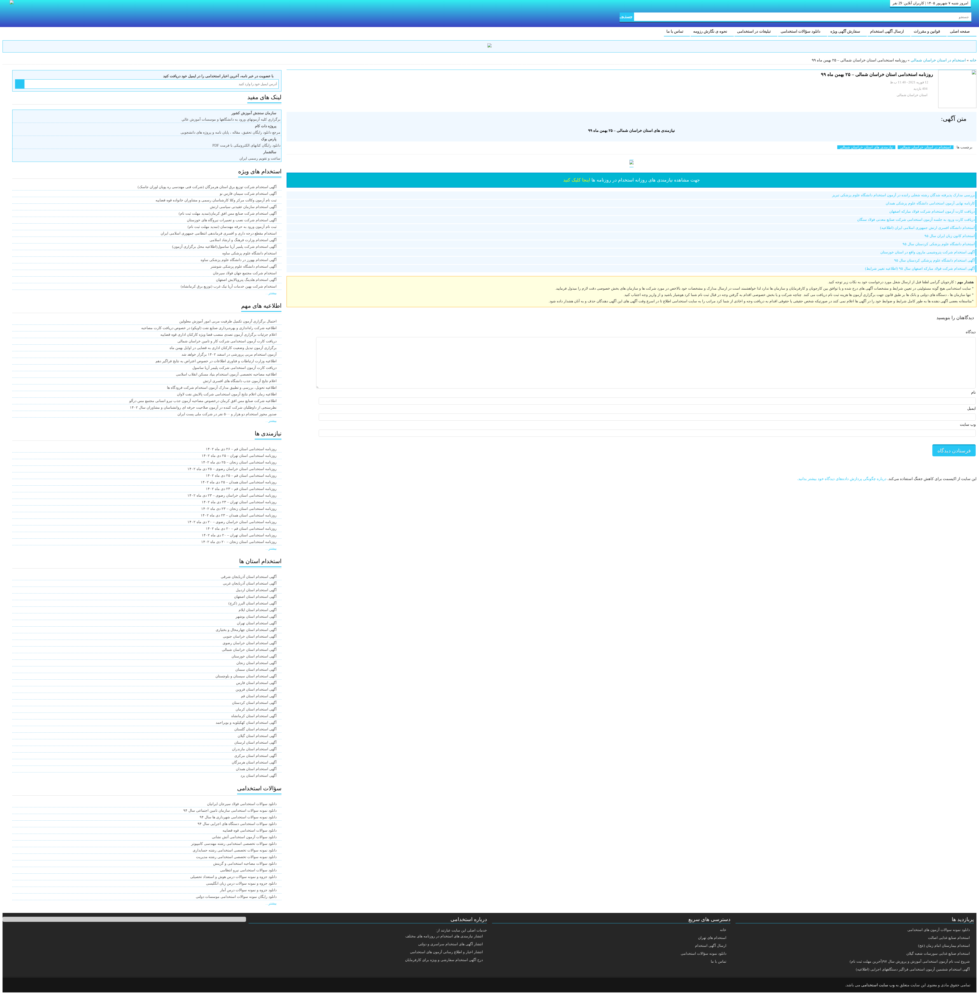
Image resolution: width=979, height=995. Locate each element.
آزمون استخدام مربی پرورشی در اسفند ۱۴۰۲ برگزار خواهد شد (229, 354)
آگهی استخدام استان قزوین (256, 689)
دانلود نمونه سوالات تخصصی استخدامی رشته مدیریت (236, 857)
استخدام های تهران (712, 938)
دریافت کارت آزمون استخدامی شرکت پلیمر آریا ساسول (234, 368)
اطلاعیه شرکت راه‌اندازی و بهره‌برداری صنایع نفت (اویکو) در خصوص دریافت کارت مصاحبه (209, 328)
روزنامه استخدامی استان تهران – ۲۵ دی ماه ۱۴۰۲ (239, 456)
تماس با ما (675, 31)
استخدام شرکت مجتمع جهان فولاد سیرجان (245, 273)
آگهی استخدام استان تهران (257, 623)
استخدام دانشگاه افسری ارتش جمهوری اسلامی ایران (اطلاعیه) (927, 228)
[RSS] (14, 985)
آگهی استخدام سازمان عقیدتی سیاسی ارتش (243, 207)
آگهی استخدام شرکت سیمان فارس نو (248, 194)
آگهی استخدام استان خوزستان (254, 656)
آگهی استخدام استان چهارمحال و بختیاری (246, 630)
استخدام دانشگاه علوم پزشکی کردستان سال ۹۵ (939, 244)
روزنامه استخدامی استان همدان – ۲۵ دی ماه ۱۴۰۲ (239, 482)
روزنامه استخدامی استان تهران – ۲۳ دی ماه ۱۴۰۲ (239, 502)
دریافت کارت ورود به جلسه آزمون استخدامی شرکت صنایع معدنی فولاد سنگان (916, 220)
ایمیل (971, 408)
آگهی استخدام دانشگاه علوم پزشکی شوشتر (244, 266)
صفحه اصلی (960, 31)
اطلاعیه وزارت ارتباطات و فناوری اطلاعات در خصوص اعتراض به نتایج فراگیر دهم (216, 361)
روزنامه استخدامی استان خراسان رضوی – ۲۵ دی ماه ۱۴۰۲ (232, 469)
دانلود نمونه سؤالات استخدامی (703, 953)
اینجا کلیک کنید (576, 180)
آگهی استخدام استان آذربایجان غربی (250, 583)
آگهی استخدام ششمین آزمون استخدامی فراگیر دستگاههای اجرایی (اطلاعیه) (913, 969)
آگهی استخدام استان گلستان (255, 729)
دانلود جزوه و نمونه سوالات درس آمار (248, 890)
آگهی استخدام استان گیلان (257, 736)
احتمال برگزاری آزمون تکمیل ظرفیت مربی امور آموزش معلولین (228, 321)
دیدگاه (971, 332)
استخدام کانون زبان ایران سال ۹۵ (949, 236)
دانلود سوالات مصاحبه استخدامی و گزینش (245, 863)
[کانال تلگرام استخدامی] (489, 46)
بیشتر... (271, 293)
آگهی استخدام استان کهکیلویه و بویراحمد (246, 723)
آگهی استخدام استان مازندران (254, 749)
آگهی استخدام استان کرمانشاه (254, 716)
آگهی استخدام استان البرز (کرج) (252, 603)
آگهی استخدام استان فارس (256, 683)
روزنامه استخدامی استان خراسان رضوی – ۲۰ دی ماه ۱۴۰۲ (232, 522)
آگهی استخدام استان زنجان (256, 663)
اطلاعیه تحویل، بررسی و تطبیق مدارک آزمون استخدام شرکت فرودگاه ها (222, 388)
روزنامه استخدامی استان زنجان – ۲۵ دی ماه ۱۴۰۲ (239, 462)
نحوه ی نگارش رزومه (710, 31)
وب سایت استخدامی (878, 985)
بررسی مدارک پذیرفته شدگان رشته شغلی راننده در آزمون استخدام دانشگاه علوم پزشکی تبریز (903, 195)
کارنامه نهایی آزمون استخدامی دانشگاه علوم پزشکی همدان (930, 203)
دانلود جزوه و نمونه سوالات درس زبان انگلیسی (241, 883)
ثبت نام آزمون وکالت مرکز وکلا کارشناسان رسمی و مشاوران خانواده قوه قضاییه (216, 200)
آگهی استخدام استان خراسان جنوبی (250, 636)
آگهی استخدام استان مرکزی (255, 756)
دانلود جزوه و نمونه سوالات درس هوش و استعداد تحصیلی (233, 877)
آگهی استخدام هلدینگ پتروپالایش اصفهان (246, 280)
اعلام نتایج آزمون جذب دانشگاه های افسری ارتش (240, 381)
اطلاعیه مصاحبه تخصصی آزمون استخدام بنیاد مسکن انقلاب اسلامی (226, 374)
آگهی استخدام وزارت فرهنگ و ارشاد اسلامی (243, 240)
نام (973, 392)
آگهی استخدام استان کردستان (254, 703)
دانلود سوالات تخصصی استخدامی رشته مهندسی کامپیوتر (234, 844)
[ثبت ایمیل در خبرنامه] (19, 84)
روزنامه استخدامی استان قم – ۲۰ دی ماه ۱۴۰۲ (241, 529)
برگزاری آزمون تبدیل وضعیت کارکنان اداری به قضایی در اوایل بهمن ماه (223, 348)
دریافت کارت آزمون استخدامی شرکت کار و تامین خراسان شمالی (227, 341)
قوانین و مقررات (927, 31)
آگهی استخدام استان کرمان (256, 709)
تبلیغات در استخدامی (754, 31)
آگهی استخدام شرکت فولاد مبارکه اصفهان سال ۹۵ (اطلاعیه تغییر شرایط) (920, 268)
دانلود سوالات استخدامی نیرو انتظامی (248, 870)
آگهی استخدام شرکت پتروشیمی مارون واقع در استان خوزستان (927, 252)
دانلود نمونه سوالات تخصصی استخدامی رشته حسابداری (235, 850)
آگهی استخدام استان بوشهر (256, 616)
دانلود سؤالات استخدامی (801, 31)
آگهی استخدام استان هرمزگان (254, 762)
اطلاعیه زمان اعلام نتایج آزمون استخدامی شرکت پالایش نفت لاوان (227, 394)
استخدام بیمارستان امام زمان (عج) (944, 946)
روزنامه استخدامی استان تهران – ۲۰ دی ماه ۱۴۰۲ (239, 535)
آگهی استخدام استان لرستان (255, 742)
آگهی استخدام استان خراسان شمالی (249, 650)
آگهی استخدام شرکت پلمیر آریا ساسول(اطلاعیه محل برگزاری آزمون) (224, 247)
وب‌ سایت (968, 424)
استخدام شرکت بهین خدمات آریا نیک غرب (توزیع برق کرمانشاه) (229, 286)
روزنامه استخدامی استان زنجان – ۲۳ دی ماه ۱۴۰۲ (239, 509)
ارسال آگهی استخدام (887, 31)
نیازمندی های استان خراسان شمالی (866, 147)
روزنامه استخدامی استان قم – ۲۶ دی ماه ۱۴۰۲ (241, 449)
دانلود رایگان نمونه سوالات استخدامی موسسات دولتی (236, 897)
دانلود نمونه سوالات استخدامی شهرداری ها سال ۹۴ (238, 817)
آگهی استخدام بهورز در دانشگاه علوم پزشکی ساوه (239, 260)
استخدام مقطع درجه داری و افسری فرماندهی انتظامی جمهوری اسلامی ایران (219, 233)
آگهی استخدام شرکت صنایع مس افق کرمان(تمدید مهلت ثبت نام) (228, 213)
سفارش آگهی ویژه (845, 31)
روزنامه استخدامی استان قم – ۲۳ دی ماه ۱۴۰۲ (241, 489)
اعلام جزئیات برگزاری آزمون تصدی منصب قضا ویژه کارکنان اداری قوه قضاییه (218, 335)
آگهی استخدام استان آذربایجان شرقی (249, 577)
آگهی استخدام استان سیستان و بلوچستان (246, 676)
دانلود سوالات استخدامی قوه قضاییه (250, 830)
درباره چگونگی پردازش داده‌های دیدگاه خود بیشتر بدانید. (841, 479)
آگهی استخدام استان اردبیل (256, 590)
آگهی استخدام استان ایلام (258, 610)
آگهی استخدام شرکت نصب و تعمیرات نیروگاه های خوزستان (232, 220)
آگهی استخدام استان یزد (258, 776)
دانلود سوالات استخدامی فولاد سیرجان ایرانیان (242, 804)
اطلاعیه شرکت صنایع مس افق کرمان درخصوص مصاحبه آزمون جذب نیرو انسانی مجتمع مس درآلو (203, 401)
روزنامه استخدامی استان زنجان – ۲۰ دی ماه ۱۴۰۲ (239, 542)
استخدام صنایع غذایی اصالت (949, 938)
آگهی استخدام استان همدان (256, 769)
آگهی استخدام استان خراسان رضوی (250, 643)
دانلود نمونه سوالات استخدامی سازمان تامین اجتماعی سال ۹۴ (230, 810)
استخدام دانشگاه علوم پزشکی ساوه (249, 253)
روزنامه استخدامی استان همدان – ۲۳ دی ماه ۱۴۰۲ (239, 515)
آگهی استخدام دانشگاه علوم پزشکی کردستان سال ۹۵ (934, 260)
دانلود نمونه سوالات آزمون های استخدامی (938, 930)
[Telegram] (27, 985)
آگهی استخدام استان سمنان (256, 669)
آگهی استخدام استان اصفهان (255, 597)
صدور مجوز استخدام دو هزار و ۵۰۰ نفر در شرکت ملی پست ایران (227, 414)
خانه (973, 60)
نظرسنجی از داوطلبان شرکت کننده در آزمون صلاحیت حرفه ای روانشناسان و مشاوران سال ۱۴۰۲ (203, 407)
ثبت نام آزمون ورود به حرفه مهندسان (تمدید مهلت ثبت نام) (232, 227)
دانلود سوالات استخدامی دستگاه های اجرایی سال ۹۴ (237, 824)
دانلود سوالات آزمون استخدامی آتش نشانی (244, 837)
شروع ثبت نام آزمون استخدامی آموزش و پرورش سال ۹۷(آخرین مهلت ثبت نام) (910, 961)
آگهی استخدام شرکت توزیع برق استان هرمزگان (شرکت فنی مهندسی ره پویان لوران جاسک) (207, 187)
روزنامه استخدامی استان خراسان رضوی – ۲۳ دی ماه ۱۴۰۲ (232, 495)
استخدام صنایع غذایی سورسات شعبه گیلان (938, 953)
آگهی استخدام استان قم (259, 696)
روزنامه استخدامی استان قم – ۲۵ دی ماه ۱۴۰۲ (241, 475)
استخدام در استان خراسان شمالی (938, 60)
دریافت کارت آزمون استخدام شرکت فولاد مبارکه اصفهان (932, 211)
